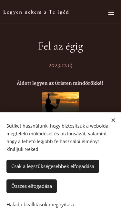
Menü (111, 12)
